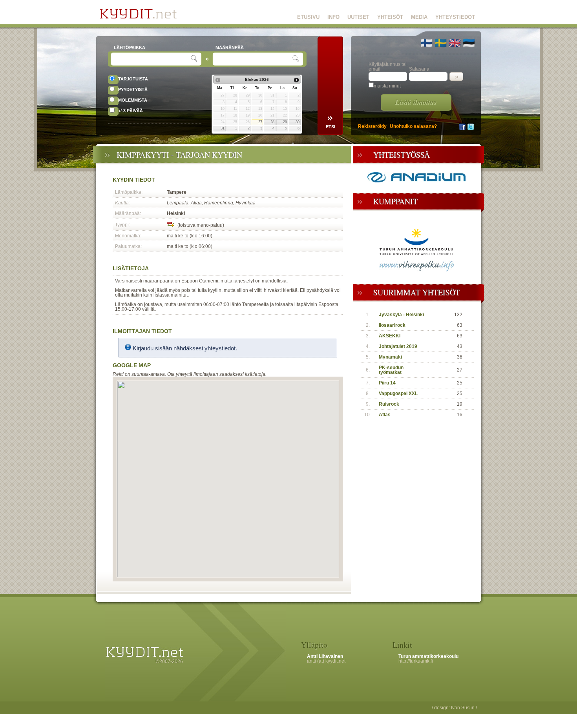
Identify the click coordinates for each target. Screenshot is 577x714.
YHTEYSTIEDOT (455, 17)
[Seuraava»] (296, 80)
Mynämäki (390, 357)
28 (272, 122)
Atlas (385, 414)
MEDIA (419, 17)
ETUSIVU (308, 17)
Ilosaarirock (392, 325)
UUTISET (358, 17)
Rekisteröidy (372, 126)
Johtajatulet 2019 (398, 346)
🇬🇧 (455, 42)
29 (285, 122)
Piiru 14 (387, 383)
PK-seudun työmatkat (391, 370)
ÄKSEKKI (389, 336)
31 (223, 128)
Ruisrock (389, 404)
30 (297, 122)
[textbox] (152, 59)
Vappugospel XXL (398, 393)
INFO (333, 17)
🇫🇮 (426, 42)
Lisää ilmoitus (416, 102)
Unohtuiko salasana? (413, 126)
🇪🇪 (469, 42)
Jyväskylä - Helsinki (401, 314)
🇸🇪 (441, 42)
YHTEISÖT (390, 17)
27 (260, 122)
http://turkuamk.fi (415, 661)
